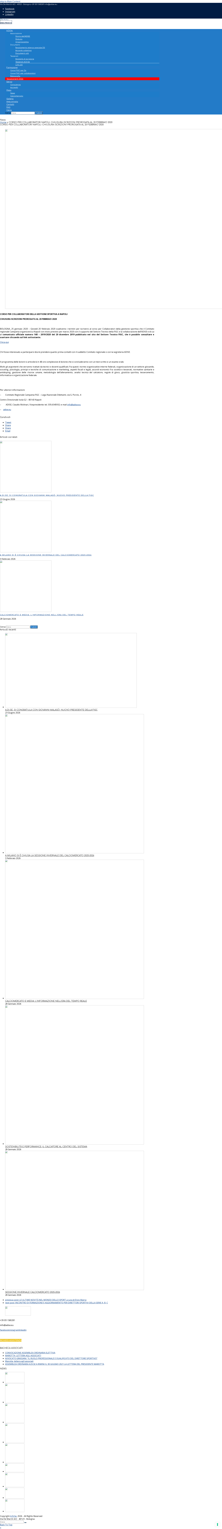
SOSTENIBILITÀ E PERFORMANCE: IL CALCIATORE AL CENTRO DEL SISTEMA (46, 1147)
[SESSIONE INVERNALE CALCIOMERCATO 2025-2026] (74, 1289)
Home (3, 122)
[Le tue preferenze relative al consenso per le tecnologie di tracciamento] (217, 1524)
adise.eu (7, 409)
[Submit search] (25, 1522)
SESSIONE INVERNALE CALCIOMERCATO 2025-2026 (32, 1292)
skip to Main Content (10, 1)
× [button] (0, 1527)
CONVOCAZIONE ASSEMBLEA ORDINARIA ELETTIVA (30, 1352)
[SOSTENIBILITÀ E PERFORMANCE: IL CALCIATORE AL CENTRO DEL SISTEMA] (74, 1143)
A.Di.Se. (13, 1516)
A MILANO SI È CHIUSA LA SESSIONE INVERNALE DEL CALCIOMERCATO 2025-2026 (46, 555)
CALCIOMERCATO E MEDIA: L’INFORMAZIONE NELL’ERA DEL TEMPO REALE (42, 615)
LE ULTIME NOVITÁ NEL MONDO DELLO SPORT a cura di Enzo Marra (45, 1299)
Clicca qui (4, 342)
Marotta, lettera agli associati (19, 1361)
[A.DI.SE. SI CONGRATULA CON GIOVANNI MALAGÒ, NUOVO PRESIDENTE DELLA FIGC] (25, 491)
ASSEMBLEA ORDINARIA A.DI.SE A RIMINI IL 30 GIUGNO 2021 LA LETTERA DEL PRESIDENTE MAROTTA (54, 1364)
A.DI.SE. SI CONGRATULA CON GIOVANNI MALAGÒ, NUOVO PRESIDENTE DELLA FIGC (47, 495)
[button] (8, 422)
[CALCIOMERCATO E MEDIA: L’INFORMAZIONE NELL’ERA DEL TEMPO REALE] (25, 611)
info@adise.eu (74, 404)
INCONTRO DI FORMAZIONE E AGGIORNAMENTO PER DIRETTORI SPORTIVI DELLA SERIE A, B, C (56, 1302)
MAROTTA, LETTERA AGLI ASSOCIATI (23, 1355)
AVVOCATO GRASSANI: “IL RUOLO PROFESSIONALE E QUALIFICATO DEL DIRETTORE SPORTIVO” (51, 1358)
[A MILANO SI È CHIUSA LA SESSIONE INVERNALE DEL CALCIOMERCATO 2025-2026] (25, 551)
